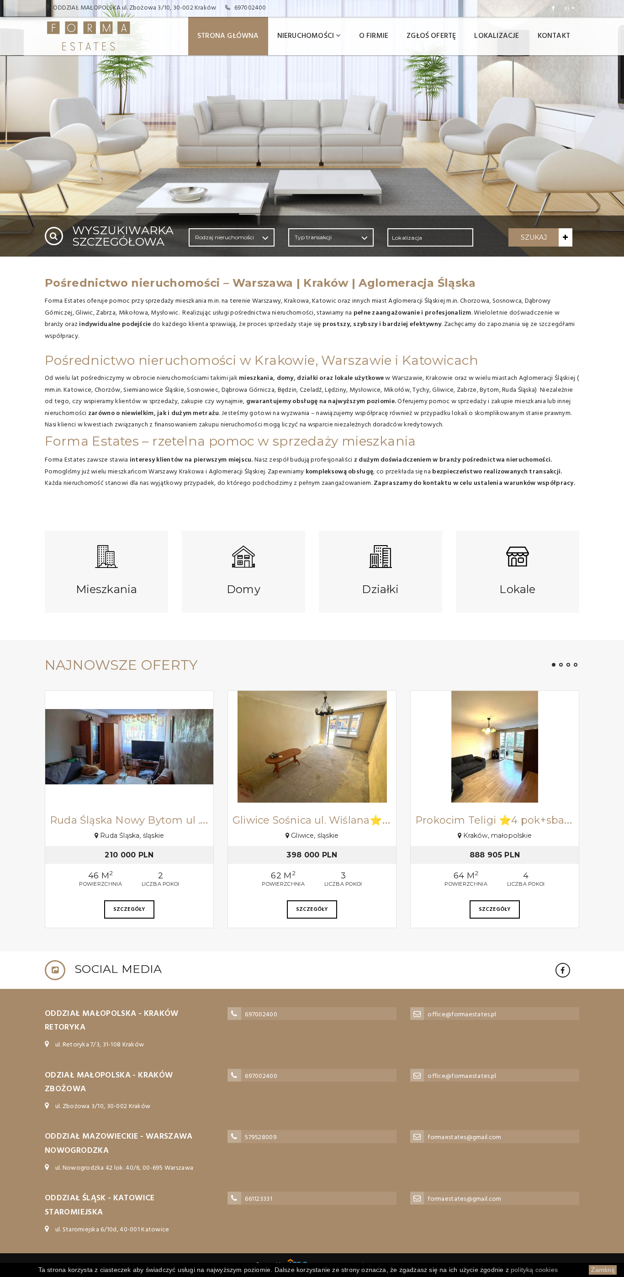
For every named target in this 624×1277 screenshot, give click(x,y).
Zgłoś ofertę (431, 36)
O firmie (374, 36)
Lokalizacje (496, 36)
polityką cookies (534, 1269)
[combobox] (430, 237)
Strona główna (228, 36)
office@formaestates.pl (462, 1014)
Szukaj (534, 237)
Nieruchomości (305, 36)
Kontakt (554, 36)
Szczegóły (129, 909)
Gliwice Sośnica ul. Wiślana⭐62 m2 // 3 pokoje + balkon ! (378, 820)
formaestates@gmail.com (464, 1137)
